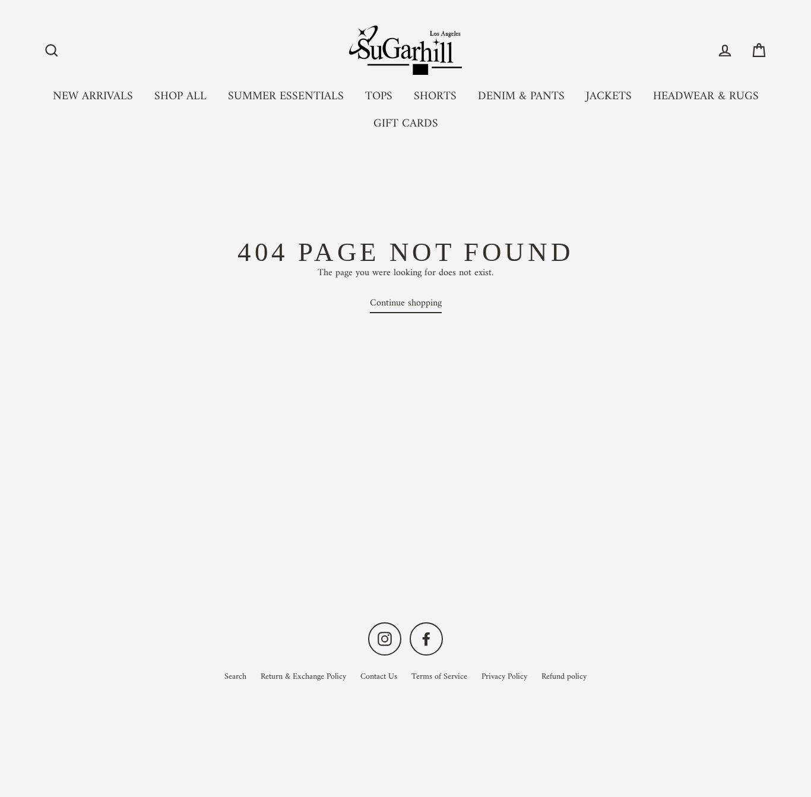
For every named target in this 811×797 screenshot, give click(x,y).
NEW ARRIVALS (93, 96)
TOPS (378, 96)
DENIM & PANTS (521, 96)
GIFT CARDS (405, 124)
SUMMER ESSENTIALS (286, 96)
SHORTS (435, 96)
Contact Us (378, 676)
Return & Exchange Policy (303, 676)
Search (235, 676)
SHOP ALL (180, 96)
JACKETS (609, 96)
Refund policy (564, 676)
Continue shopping (406, 303)
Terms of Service (439, 676)
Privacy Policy (504, 676)
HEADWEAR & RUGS (706, 96)
